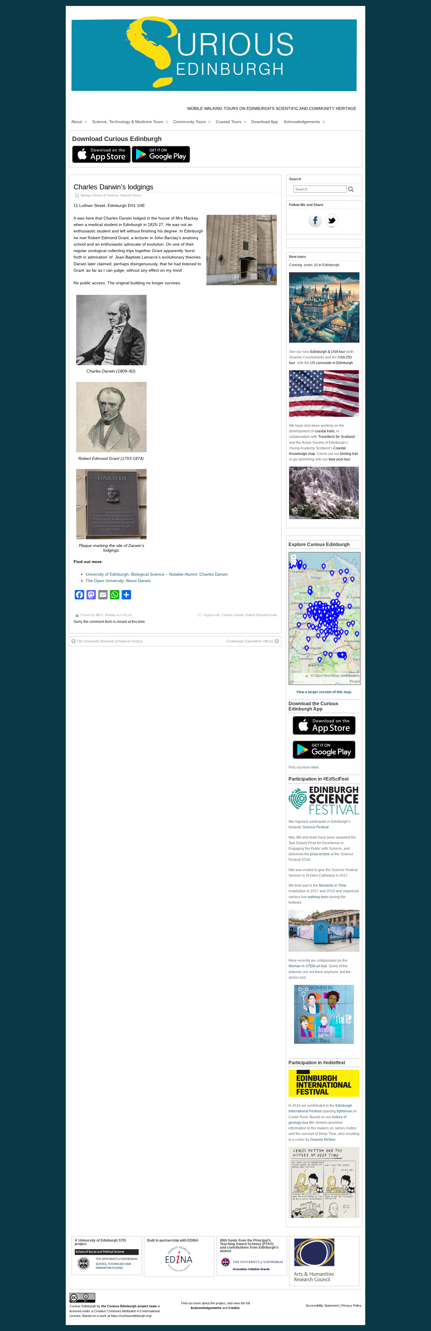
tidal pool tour (339, 459)
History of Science (105, 195)
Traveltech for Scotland (336, 437)
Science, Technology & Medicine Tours (127, 121)
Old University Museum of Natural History (109, 641)
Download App (264, 121)
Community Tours (189, 121)
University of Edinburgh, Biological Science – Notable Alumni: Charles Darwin (157, 574)
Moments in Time (332, 885)
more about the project (209, 1303)
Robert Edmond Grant (261, 615)
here (315, 767)
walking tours (318, 897)
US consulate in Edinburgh (331, 363)
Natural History (131, 195)
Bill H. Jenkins (106, 615)
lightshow (344, 1111)
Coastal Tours (228, 121)
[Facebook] (315, 221)
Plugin (355, 681)
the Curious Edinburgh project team (129, 1306)
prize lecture (320, 854)
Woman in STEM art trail (308, 966)
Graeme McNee (322, 1140)
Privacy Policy (351, 1305)
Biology (86, 195)
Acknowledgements (302, 121)
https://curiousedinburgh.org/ (131, 1316)
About (76, 121)
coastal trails (325, 431)
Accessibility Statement (322, 1305)
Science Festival (316, 827)
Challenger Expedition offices (249, 641)
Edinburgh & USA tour (327, 352)
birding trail (349, 454)
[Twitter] (332, 221)
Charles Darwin (233, 615)
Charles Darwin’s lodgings (113, 187)
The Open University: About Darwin (118, 580)
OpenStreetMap (327, 676)
